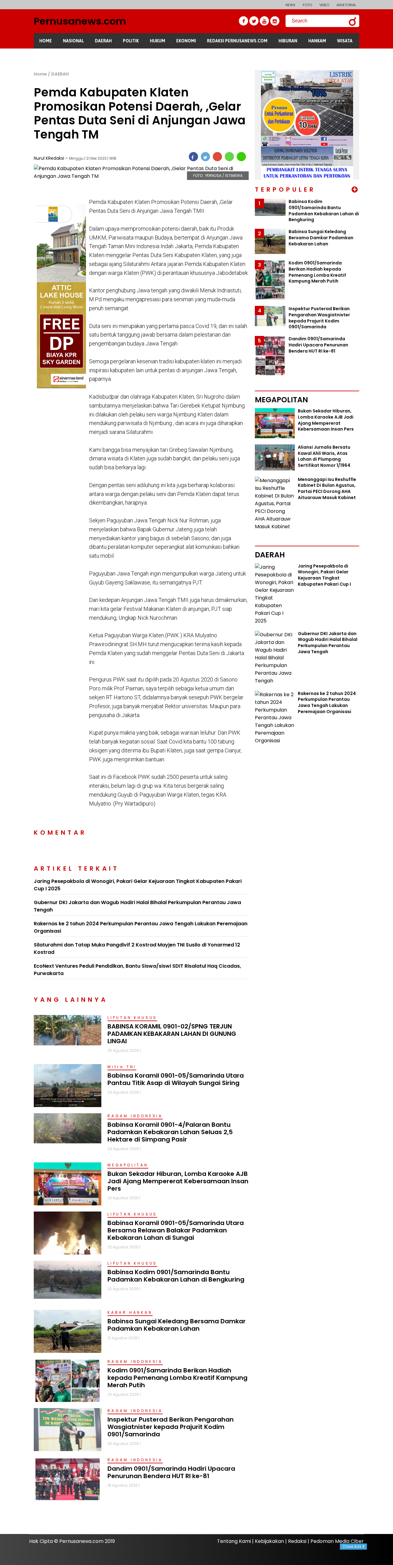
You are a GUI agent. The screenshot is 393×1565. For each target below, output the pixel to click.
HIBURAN (287, 40)
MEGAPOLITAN (127, 1165)
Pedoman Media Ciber (337, 1541)
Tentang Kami (234, 1541)
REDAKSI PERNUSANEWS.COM (237, 40)
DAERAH (103, 40)
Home (40, 74)
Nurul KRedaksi (49, 158)
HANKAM (317, 40)
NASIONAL (73, 40)
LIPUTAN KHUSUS (132, 1017)
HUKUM (157, 40)
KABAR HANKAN (130, 1312)
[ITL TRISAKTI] (61, 208)
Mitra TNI (121, 1066)
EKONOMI (186, 40)
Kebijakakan (269, 1541)
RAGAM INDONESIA (135, 1115)
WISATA (344, 40)
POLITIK (131, 40)
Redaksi (297, 1541)
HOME (45, 40)
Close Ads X (353, 1546)
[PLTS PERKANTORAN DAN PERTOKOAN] (307, 73)
